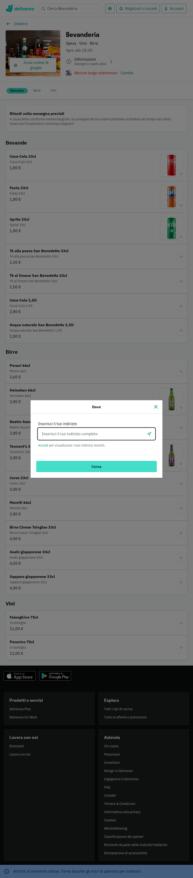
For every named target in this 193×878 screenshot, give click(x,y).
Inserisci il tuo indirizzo (57, 423)
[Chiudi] (156, 407)
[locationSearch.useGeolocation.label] (149, 434)
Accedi (43, 445)
